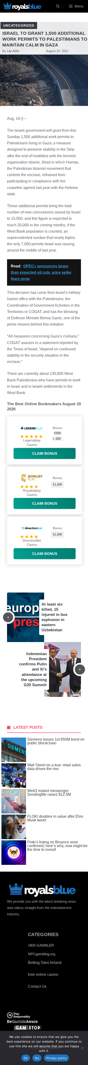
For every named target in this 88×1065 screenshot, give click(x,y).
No (37, 1058)
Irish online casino (43, 974)
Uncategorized (18, 25)
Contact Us (37, 986)
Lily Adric (13, 51)
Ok (26, 1058)
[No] (82, 1048)
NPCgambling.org (41, 954)
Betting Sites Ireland (44, 963)
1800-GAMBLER (41, 945)
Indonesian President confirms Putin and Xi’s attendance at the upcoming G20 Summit (33, 669)
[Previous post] (8, 617)
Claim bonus (44, 453)
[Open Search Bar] (57, 6)
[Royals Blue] (22, 6)
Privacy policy (56, 1058)
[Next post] (80, 669)
